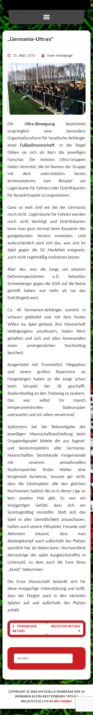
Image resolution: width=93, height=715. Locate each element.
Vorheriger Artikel (24, 629)
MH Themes (63, 701)
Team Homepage (59, 55)
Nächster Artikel (66, 626)
